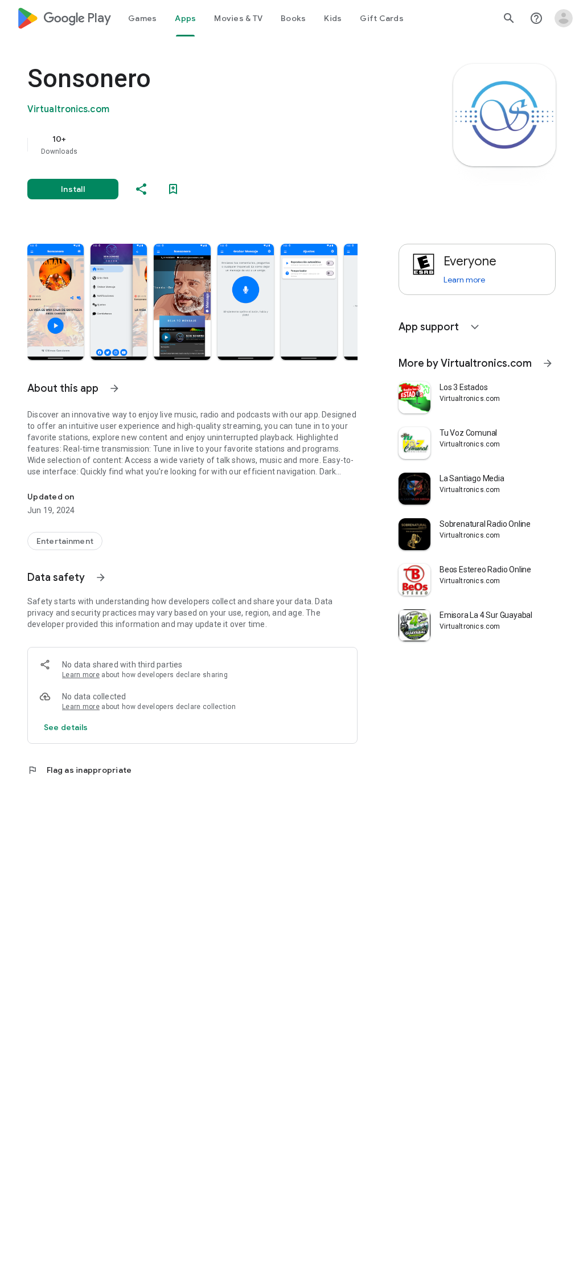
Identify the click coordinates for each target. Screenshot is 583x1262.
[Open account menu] (563, 18)
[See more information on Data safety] (100, 577)
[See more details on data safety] (66, 727)
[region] (208, 144)
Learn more (81, 675)
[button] (55, 302)
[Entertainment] (64, 541)
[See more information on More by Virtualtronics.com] (547, 363)
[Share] (141, 189)
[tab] (142, 18)
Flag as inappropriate (79, 770)
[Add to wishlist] (173, 189)
